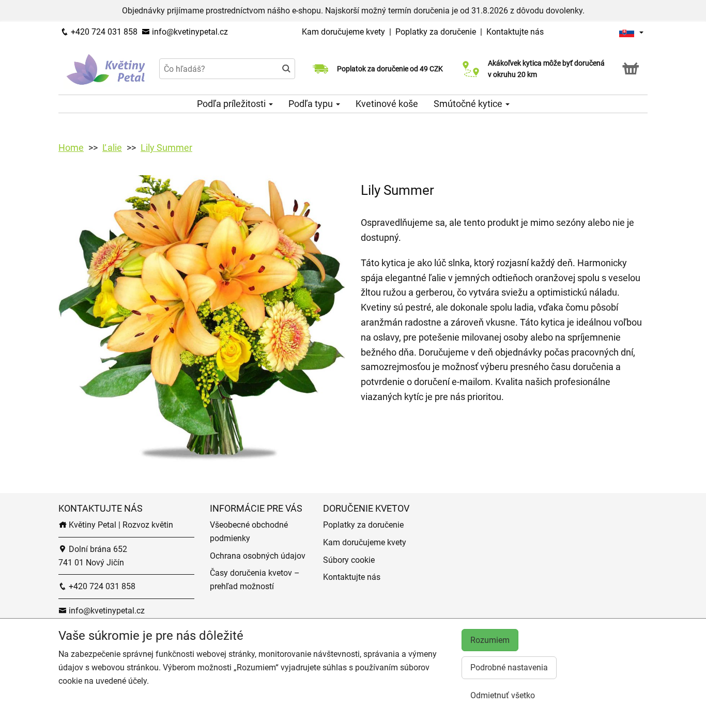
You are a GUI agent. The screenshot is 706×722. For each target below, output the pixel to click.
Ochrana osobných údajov (257, 556)
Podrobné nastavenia (509, 667)
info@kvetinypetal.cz (189, 32)
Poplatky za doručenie (435, 32)
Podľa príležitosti (232, 103)
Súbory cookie (349, 560)
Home (71, 147)
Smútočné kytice (469, 103)
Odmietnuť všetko (502, 695)
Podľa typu (311, 103)
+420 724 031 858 (103, 32)
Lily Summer (166, 147)
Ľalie (112, 147)
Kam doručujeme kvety (343, 32)
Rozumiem (490, 640)
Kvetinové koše (387, 103)
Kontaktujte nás (515, 32)
